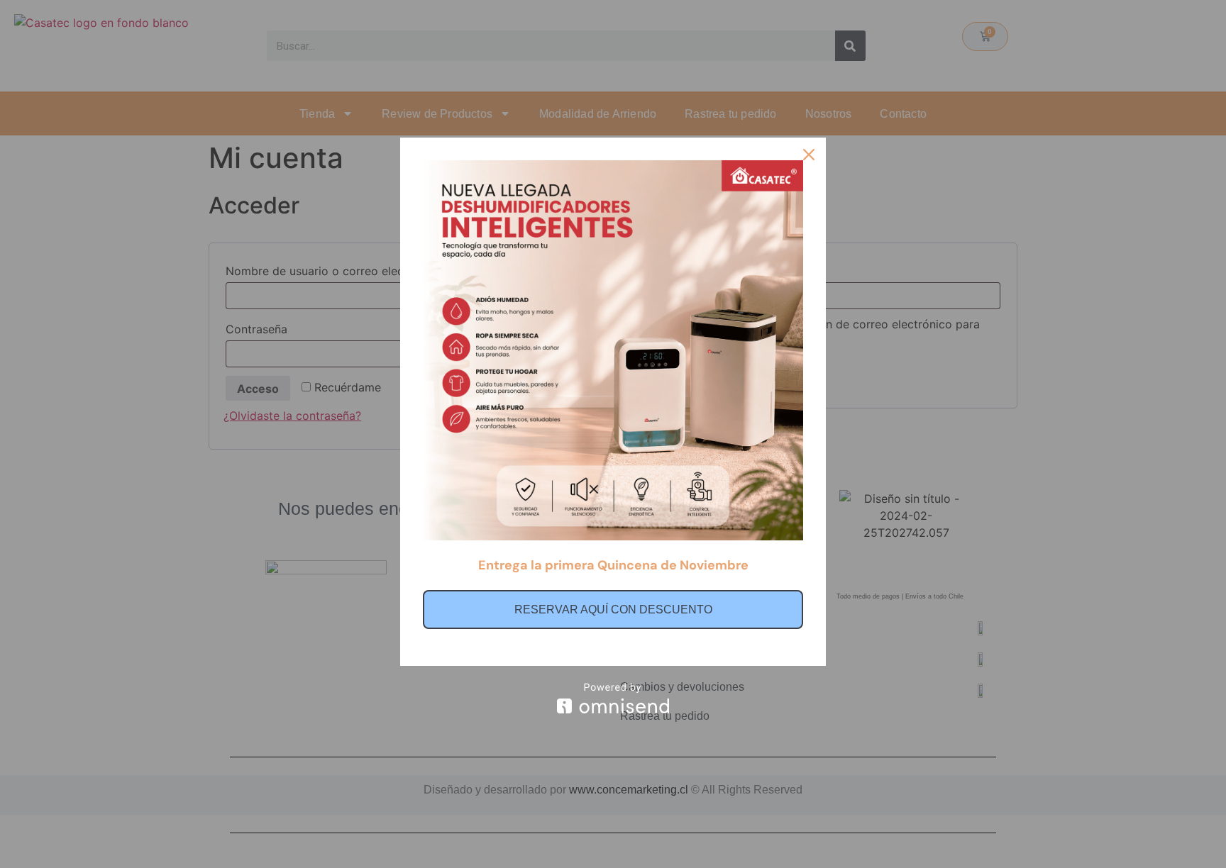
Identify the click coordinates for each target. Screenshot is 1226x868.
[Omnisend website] (613, 698)
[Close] (809, 155)
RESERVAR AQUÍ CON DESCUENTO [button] (613, 609)
